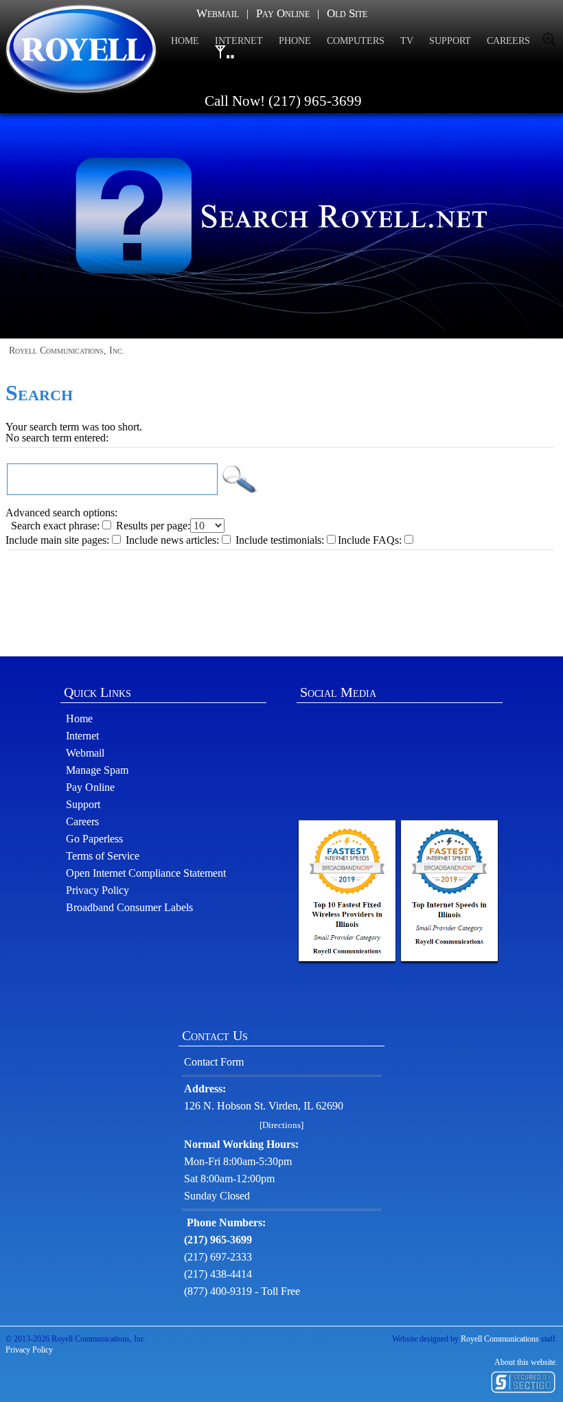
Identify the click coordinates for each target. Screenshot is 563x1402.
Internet (82, 736)
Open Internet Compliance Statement (146, 873)
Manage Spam (97, 770)
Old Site (347, 13)
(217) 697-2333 (218, 1257)
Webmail (217, 13)
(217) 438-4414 (218, 1274)
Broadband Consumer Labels (129, 907)
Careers (82, 821)
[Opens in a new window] (347, 892)
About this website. (526, 1362)
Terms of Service (102, 856)
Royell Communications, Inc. (64, 350)
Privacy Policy (97, 890)
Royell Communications (500, 1339)
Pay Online (283, 13)
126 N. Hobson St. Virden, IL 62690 (263, 1106)
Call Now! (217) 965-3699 (281, 101)
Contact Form (214, 1062)
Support (83, 804)
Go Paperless (94, 838)
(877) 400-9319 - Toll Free (242, 1291)
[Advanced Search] (551, 40)
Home (79, 718)
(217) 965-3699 (218, 1239)
